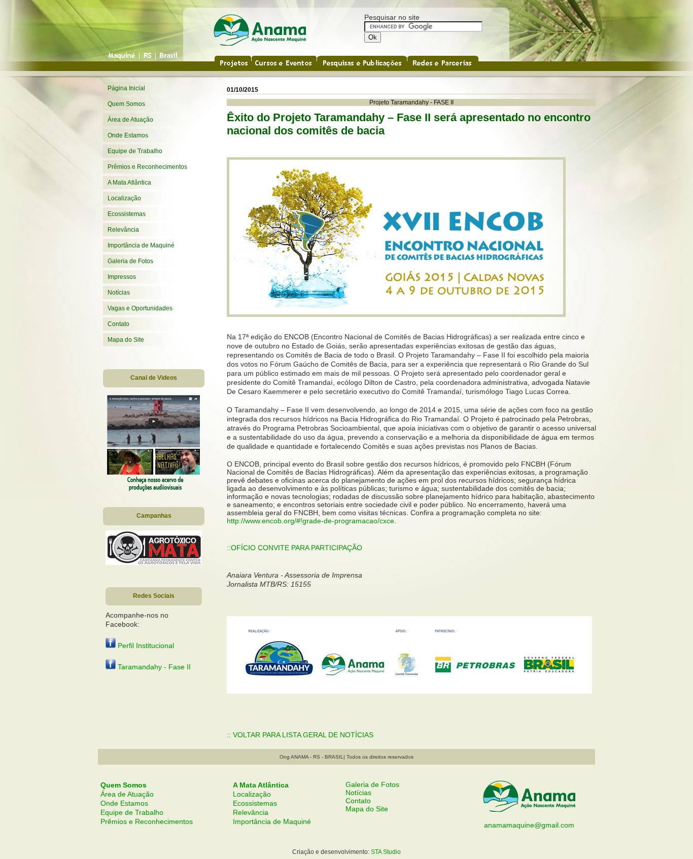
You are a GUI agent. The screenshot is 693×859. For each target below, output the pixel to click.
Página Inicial (126, 88)
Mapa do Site (126, 339)
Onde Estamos (128, 135)
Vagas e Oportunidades (140, 308)
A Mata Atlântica (129, 182)
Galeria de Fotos (130, 261)
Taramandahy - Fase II (153, 667)
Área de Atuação (130, 119)
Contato (118, 324)
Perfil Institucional (145, 645)
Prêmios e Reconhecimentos (147, 166)
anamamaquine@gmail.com (529, 825)
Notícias (119, 292)
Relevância (123, 229)
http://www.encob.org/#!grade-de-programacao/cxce (310, 521)
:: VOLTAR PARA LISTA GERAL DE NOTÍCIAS (300, 735)
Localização (124, 198)
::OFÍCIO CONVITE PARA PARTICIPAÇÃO (294, 548)
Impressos (122, 276)
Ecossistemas (127, 214)
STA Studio (386, 851)
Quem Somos (126, 104)
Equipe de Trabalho (135, 151)
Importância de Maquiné (141, 245)
